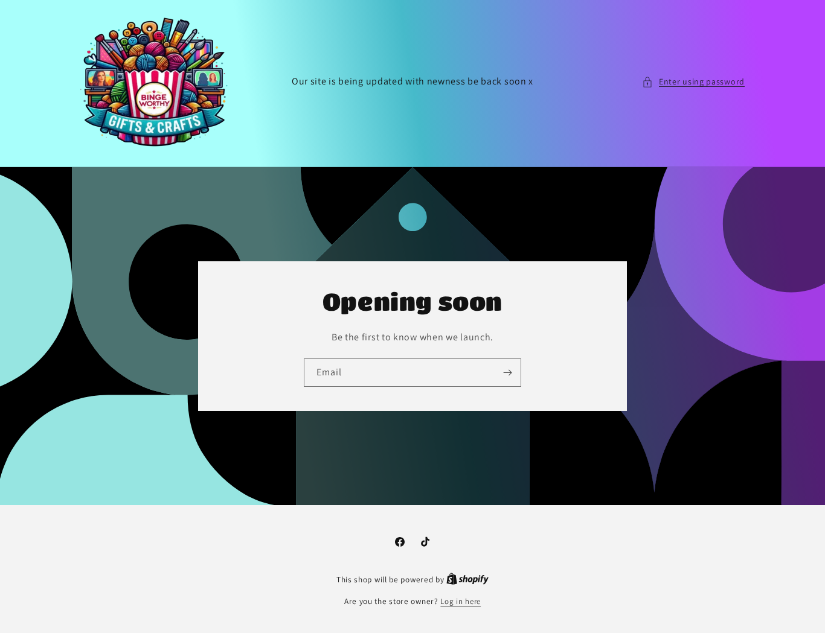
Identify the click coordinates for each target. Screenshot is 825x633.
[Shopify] (467, 579)
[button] (693, 81)
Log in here (460, 601)
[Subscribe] (507, 372)
